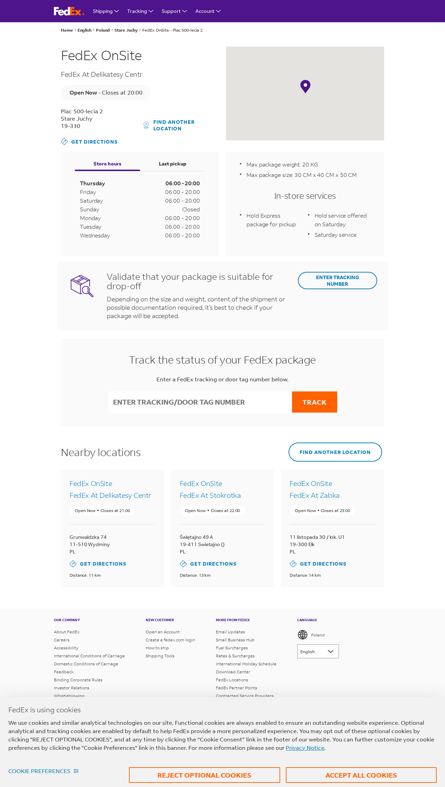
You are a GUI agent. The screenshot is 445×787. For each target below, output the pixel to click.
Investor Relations (71, 687)
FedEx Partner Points (236, 687)
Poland (318, 635)
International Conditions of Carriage (89, 655)
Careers (62, 639)
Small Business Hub (235, 639)
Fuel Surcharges (232, 647)
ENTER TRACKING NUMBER (337, 280)
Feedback (64, 671)
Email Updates (230, 631)
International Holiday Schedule (246, 663)
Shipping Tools (160, 655)
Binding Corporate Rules (78, 679)
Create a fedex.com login (170, 639)
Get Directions (89, 141)
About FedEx (66, 631)
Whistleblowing (69, 695)
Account (205, 11)
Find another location (174, 125)
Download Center (233, 671)
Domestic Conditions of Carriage (86, 663)
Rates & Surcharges (235, 655)
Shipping (103, 11)
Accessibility (66, 647)
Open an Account (163, 631)
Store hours (107, 163)
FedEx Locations (232, 679)
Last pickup (172, 163)
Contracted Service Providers (245, 695)
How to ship (157, 647)
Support (171, 11)
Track (314, 402)
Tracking (137, 11)
